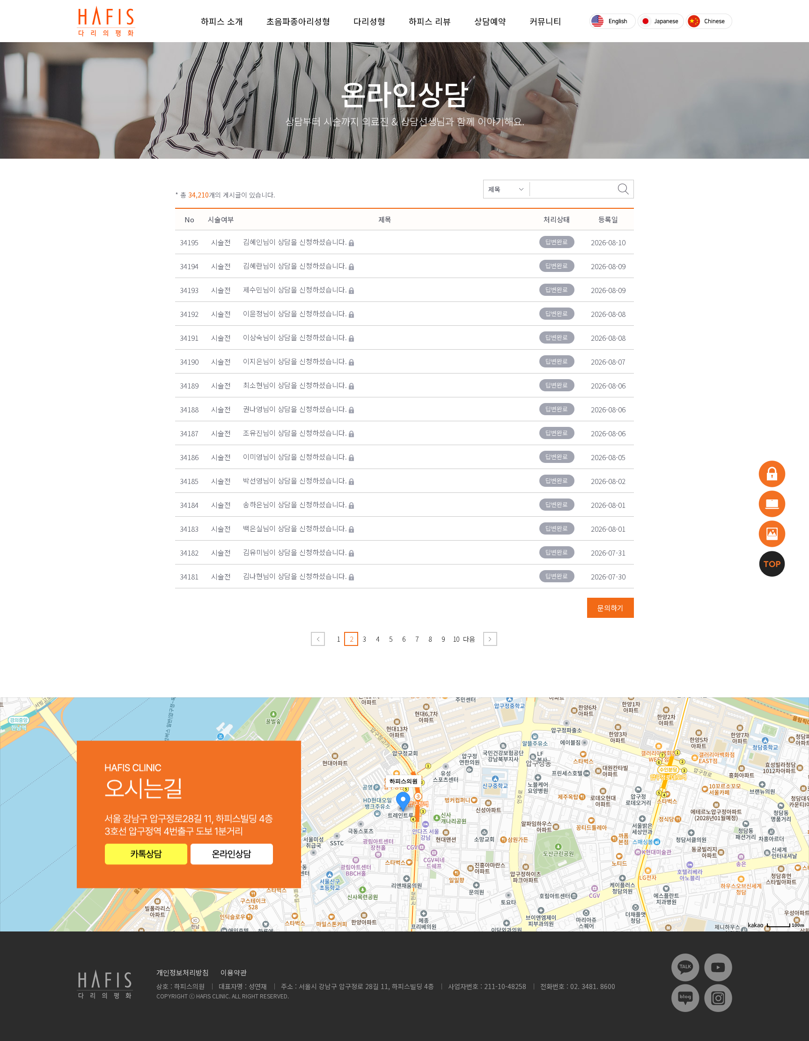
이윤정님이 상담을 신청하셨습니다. (295, 313)
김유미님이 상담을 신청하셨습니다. (295, 552)
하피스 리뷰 (430, 21)
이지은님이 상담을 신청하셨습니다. (295, 361)
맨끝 (490, 639)
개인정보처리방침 (182, 972)
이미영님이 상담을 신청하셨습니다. (295, 457)
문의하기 (610, 608)
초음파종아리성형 (298, 21)
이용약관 (234, 972)
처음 (318, 639)
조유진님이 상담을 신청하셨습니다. (295, 433)
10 (456, 639)
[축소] (797, 813)
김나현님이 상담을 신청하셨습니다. (295, 576)
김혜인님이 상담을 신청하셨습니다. (295, 242)
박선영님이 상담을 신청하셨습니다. (295, 480)
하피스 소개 (222, 21)
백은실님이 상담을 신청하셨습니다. (295, 528)
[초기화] (797, 831)
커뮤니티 (545, 21)
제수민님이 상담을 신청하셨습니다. (295, 289)
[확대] (797, 797)
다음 (469, 639)
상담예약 (490, 21)
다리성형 (369, 21)
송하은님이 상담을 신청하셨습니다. (295, 504)
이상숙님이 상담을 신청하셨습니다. (295, 337)
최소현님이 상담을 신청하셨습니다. (295, 385)
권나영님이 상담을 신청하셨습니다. (295, 409)
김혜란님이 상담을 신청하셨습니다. (295, 266)
